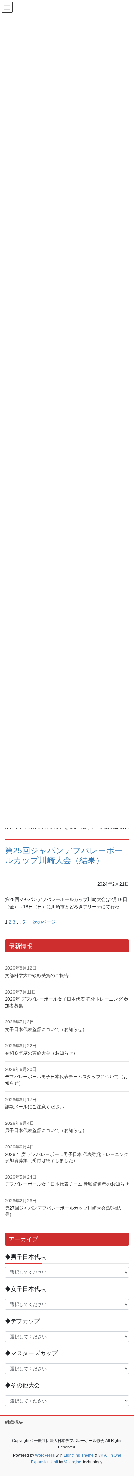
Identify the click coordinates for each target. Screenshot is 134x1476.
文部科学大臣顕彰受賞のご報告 (37, 975)
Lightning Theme (79, 1455)
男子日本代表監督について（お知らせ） (46, 1130)
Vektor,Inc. (73, 1462)
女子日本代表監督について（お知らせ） (46, 1029)
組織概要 (14, 1421)
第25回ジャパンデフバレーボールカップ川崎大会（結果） (64, 855)
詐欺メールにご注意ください (34, 1106)
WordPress (45, 1455)
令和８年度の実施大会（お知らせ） (41, 1052)
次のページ (44, 922)
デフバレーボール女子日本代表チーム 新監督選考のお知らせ (67, 1184)
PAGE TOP (124, 1426)
